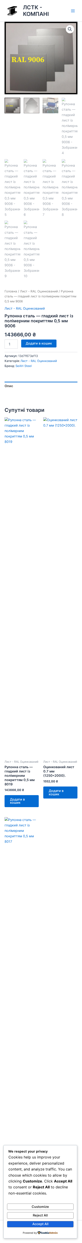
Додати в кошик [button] (17, 801)
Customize (40, 1207)
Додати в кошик (39, 343)
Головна (11, 291)
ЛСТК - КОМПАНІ (36, 10)
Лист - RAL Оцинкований (39, 291)
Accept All (40, 1224)
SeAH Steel (23, 366)
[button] (70, 29)
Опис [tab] (9, 386)
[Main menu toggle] (72, 10)
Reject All (40, 1215)
